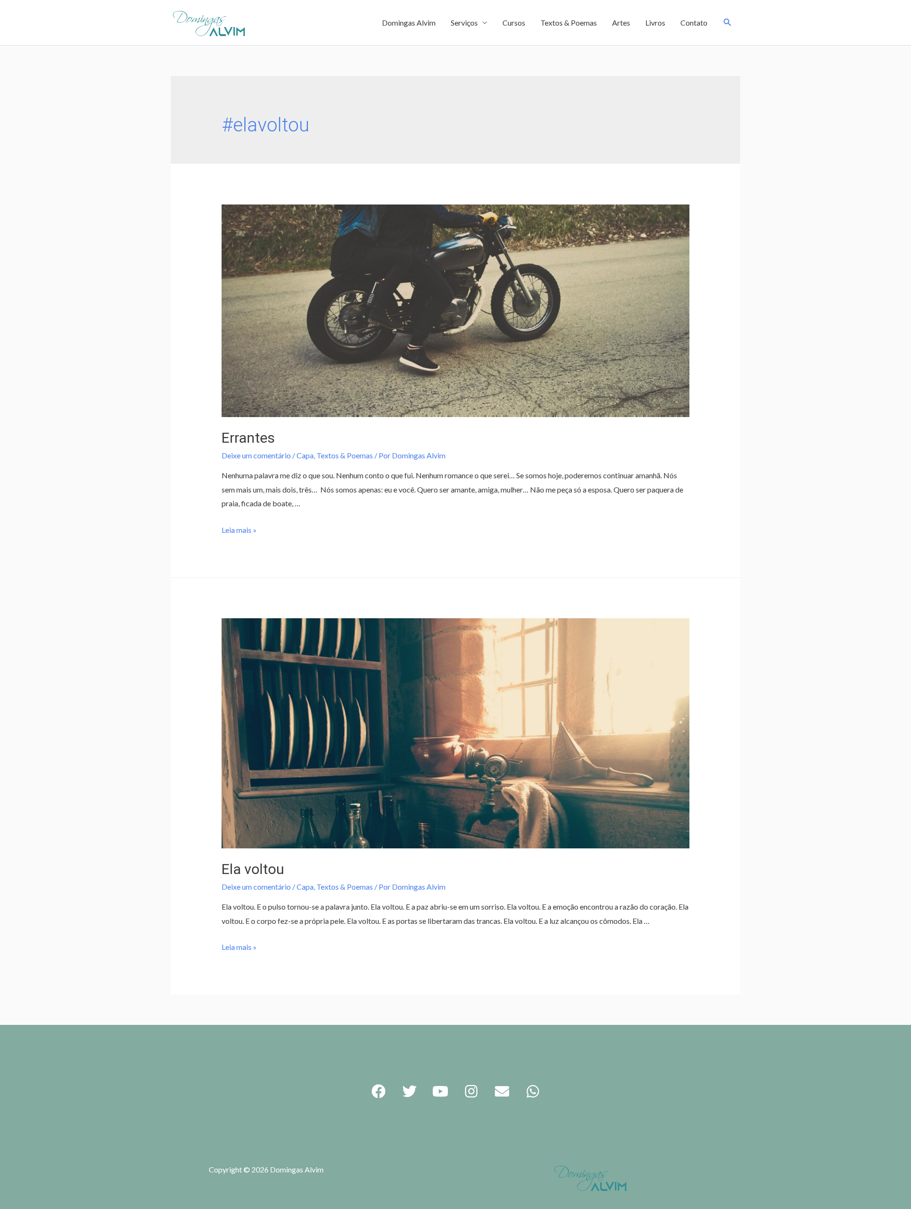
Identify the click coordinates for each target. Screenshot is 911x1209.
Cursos (513, 22)
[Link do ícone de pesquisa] (728, 23)
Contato (693, 22)
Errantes (248, 437)
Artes (621, 22)
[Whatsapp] (533, 1091)
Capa (305, 455)
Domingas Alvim (409, 22)
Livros (655, 22)
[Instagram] (471, 1091)
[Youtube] (440, 1091)
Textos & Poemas (568, 22)
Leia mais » (239, 529)
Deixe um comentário (256, 455)
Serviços (464, 22)
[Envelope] (502, 1091)
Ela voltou (253, 869)
